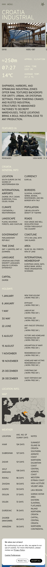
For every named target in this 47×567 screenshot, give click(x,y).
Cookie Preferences (12, 555)
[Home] (42, 4)
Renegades (6, 158)
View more (37, 158)
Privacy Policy (19, 550)
